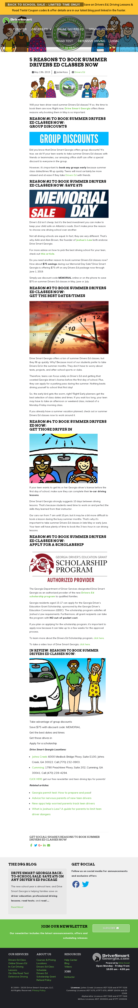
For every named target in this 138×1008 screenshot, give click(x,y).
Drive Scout (124, 963)
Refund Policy (44, 979)
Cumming (38, 767)
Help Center (70, 959)
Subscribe (109, 928)
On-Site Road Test (18, 973)
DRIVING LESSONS (101, 29)
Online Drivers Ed (17, 963)
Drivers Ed (80, 72)
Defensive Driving (18, 976)
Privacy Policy (38, 990)
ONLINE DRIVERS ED (70, 29)
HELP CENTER (17, 29)
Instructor (69, 976)
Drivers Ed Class (17, 959)
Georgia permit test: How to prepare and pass (61, 792)
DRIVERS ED (42, 29)
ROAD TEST (65, 41)
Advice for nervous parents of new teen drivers (61, 798)
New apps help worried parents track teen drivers (63, 803)
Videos (68, 966)
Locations (42, 963)
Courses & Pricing (46, 959)
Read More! (17, 907)
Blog (66, 963)
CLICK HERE (35, 779)
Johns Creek (39, 756)
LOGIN (114, 41)
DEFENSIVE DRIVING (91, 41)
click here (99, 638)
